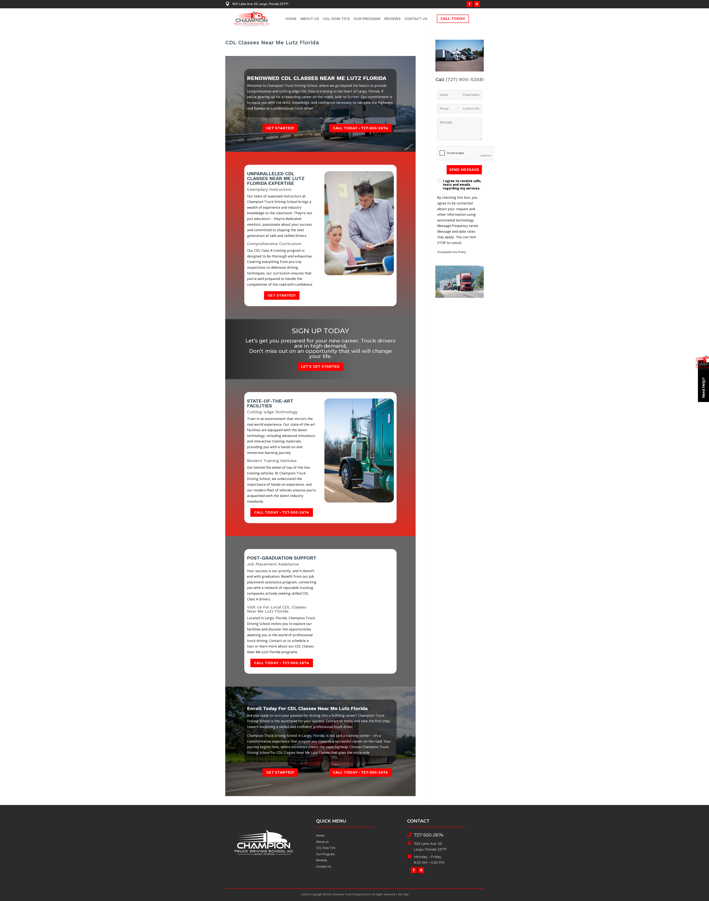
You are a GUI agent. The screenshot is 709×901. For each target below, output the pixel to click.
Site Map (403, 894)
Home (291, 19)
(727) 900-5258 (464, 79)
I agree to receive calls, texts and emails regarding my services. (462, 184)
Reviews (392, 19)
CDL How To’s (336, 19)
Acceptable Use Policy (451, 252)
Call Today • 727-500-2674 (360, 128)
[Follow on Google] (477, 4)
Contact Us (415, 19)
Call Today (453, 19)
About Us (309, 19)
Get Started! (280, 128)
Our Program (367, 19)
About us (322, 842)
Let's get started (320, 367)
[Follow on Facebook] (469, 4)
